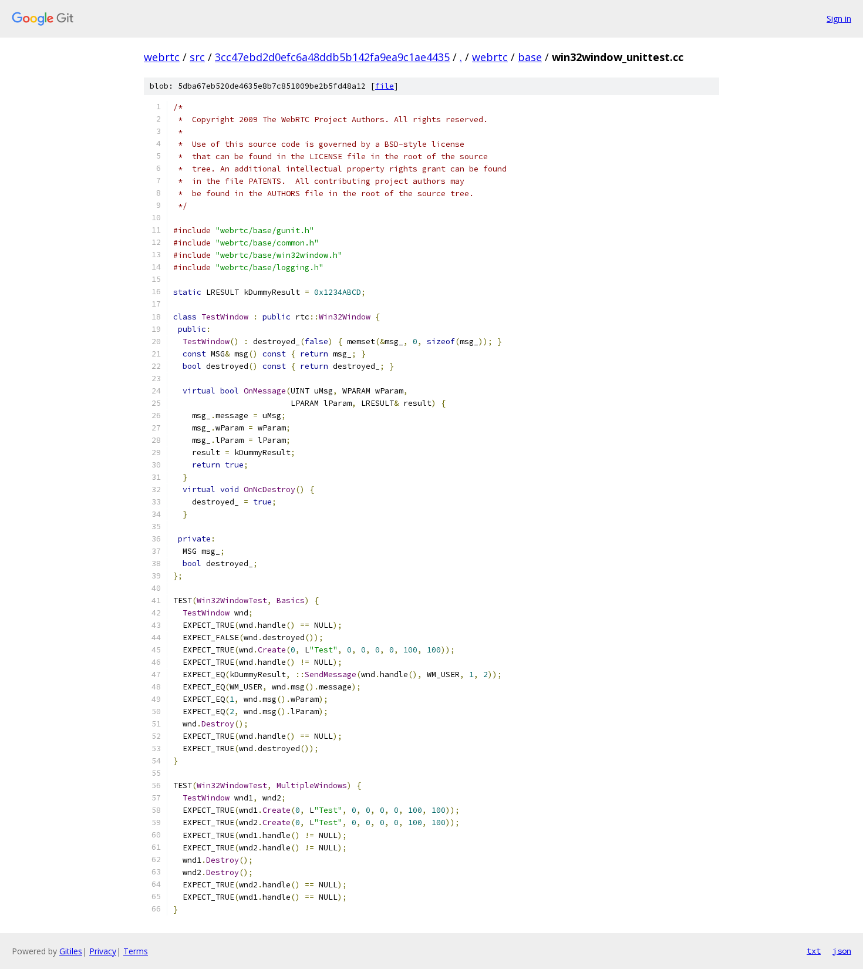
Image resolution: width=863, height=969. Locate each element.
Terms (135, 951)
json (841, 951)
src (197, 57)
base (530, 57)
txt (814, 951)
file (384, 86)
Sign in (839, 18)
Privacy (102, 951)
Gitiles (70, 951)
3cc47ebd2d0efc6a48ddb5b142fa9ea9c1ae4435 (332, 57)
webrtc (162, 57)
